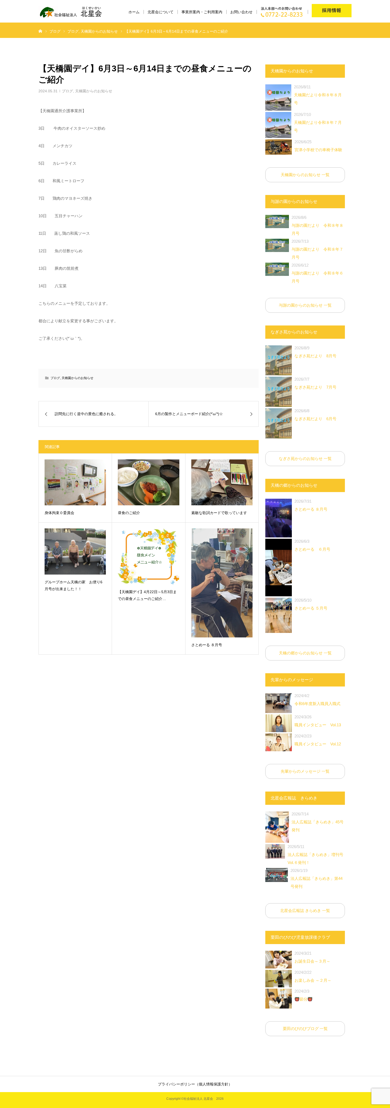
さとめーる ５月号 (310, 604)
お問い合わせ (241, 12)
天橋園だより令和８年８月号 (318, 95)
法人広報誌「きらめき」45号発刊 (318, 822)
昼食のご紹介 (129, 513)
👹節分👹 (303, 995)
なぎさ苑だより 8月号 (315, 352)
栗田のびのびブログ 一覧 (305, 1028)
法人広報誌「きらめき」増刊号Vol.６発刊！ (315, 854)
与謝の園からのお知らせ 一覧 (305, 305)
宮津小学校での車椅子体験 (318, 146)
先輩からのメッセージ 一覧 (305, 771)
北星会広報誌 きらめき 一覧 (305, 910)
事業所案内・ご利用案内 (201, 12)
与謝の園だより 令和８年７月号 (317, 249)
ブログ (67, 91)
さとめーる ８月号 (206, 645)
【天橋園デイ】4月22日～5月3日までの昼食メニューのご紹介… (147, 595)
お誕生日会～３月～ (312, 957)
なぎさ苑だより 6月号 (315, 415)
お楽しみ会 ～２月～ (312, 976)
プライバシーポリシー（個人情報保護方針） (195, 1084)
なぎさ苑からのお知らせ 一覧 (305, 458)
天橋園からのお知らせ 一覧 (305, 174)
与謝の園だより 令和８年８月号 (317, 225)
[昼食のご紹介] (148, 482)
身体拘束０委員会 (59, 513)
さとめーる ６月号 (312, 545)
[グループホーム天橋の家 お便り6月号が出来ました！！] (75, 551)
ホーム (134, 12)
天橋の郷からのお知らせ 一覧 (305, 653)
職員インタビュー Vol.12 (317, 740)
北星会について (161, 12)
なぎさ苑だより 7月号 (315, 383)
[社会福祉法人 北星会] (73, 12)
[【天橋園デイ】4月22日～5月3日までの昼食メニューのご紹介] (148, 556)
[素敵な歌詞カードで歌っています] (222, 482)
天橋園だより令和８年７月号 (318, 122)
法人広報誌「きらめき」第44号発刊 (317, 878)
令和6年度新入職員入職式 (317, 699)
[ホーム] (40, 30)
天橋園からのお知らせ (93, 91)
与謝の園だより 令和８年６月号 (317, 273)
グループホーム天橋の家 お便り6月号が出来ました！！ (73, 585)
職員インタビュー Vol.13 (317, 721)
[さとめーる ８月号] (222, 582)
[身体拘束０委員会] (75, 482)
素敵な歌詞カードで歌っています (219, 513)
